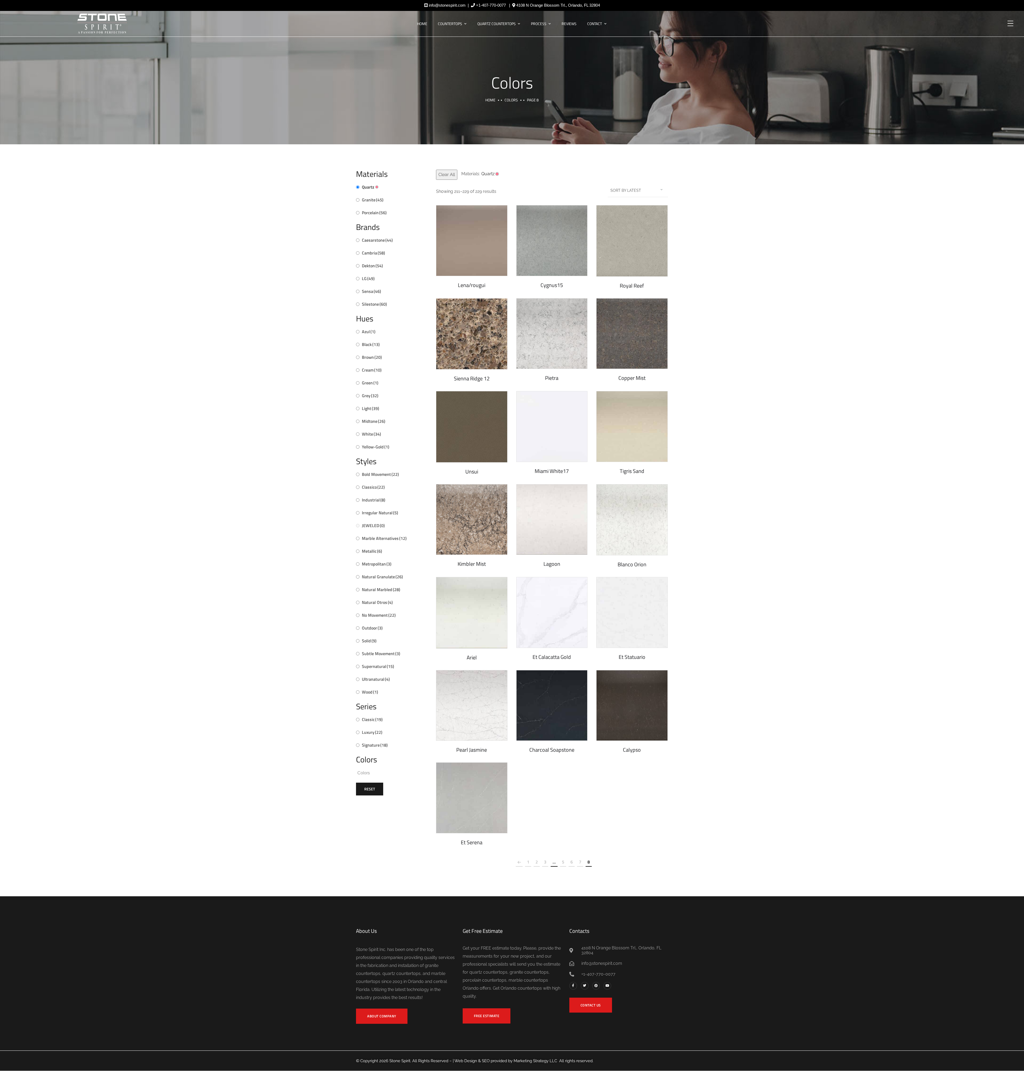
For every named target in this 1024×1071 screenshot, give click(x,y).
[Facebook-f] (573, 986)
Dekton (372, 265)
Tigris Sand (632, 471)
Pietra (551, 378)
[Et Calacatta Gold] (552, 612)
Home (422, 23)
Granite (372, 200)
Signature (375, 745)
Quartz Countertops (496, 23)
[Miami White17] (552, 426)
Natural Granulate (382, 577)
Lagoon (551, 564)
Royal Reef (632, 285)
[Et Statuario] (632, 612)
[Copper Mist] (632, 333)
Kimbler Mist (472, 564)
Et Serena (471, 842)
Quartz (368, 187)
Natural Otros (377, 602)
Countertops (450, 23)
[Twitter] (585, 986)
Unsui (471, 471)
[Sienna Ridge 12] (471, 334)
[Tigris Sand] (632, 426)
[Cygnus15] (552, 240)
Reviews (569, 23)
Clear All (446, 174)
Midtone (373, 421)
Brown (372, 357)
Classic (372, 719)
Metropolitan (376, 564)
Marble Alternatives (384, 538)
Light (370, 408)
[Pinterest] (596, 986)
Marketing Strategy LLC (535, 1060)
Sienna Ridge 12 (472, 378)
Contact (594, 23)
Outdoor (372, 628)
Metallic (372, 551)
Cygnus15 (552, 285)
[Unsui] (471, 427)
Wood (370, 692)
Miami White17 (552, 471)
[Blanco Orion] (632, 520)
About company (381, 1016)
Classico (373, 487)
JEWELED (373, 525)
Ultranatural (376, 679)
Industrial (373, 500)
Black (371, 344)
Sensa (371, 291)
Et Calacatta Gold (552, 657)
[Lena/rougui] (471, 240)
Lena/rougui (471, 285)
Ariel (472, 657)
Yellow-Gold (375, 447)
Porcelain (374, 212)
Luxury (372, 732)
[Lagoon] (552, 519)
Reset (369, 789)
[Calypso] (632, 705)
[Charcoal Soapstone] (552, 705)
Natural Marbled (381, 589)
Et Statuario (632, 657)
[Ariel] (471, 612)
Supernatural (378, 666)
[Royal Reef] (632, 241)
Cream (372, 370)
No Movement (379, 615)
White (371, 434)
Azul (368, 331)
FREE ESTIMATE (486, 1015)
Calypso (632, 750)
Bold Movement (380, 474)
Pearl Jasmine (471, 750)
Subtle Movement (381, 653)
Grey (370, 395)
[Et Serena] (471, 797)
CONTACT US (591, 1005)
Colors (511, 100)
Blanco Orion (632, 564)
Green (370, 383)
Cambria (373, 253)
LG (368, 278)
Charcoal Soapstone (551, 750)
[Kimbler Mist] (471, 519)
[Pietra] (552, 333)
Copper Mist (632, 378)
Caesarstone (377, 240)
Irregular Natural (380, 512)
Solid (369, 641)
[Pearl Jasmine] (471, 705)
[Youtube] (607, 986)
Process (538, 23)
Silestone (374, 304)
